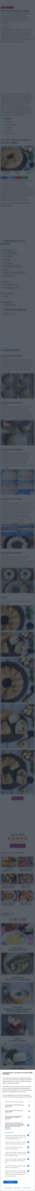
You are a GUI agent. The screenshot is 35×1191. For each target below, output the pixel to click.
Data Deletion (8, 1188)
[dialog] (17, 1130)
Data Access (17, 1188)
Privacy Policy (26, 1188)
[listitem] (17, 1102)
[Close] (31, 1072)
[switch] (28, 1105)
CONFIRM (10, 1182)
